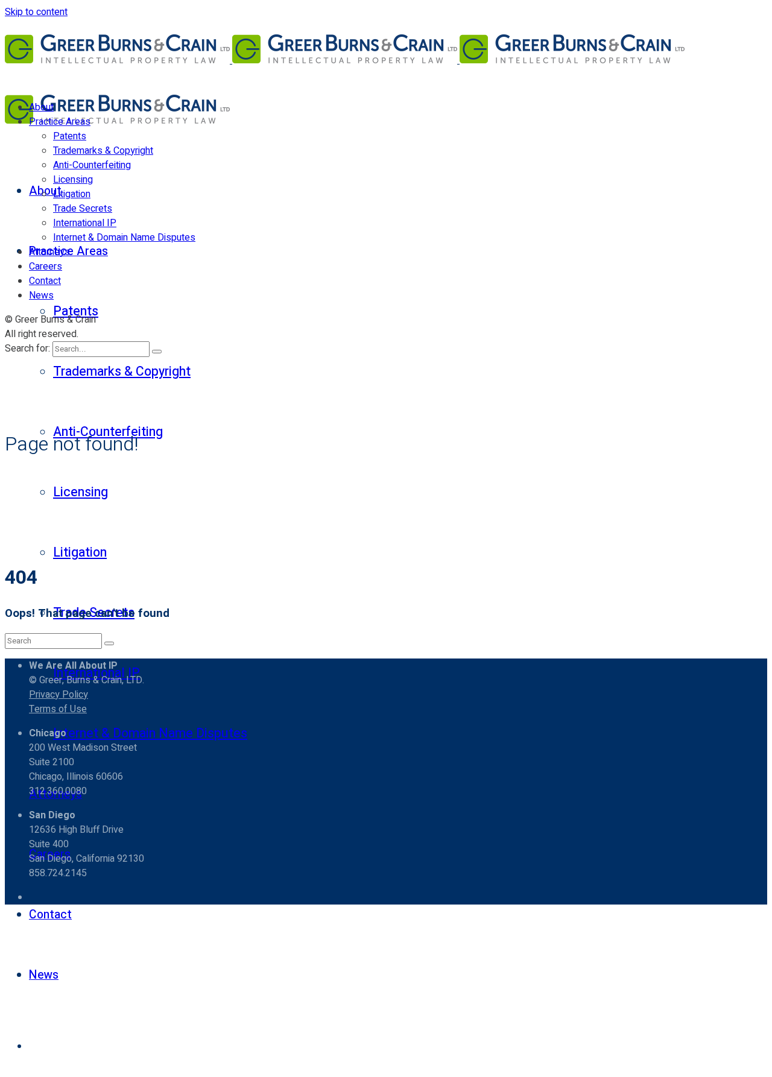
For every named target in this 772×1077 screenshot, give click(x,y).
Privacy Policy (58, 694)
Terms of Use (58, 709)
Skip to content (36, 12)
